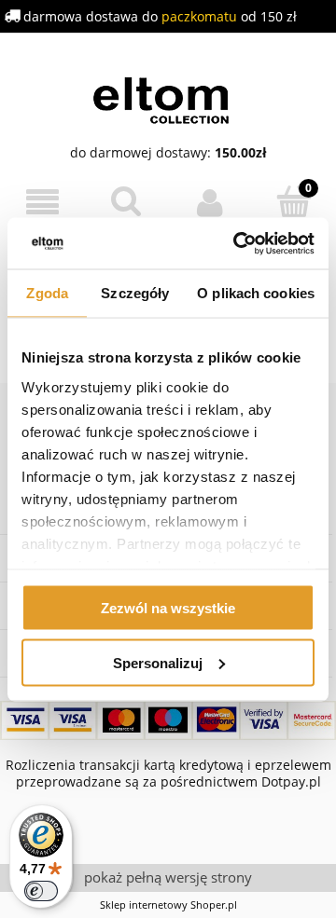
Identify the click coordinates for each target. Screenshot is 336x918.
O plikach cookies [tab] (256, 293)
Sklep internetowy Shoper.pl (168, 904)
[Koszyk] (294, 201)
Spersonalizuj (158, 662)
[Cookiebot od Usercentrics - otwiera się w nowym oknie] (237, 243)
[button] (42, 202)
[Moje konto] (210, 202)
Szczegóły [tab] (135, 293)
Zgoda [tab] (47, 293)
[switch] (41, 891)
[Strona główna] (168, 98)
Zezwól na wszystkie (168, 608)
